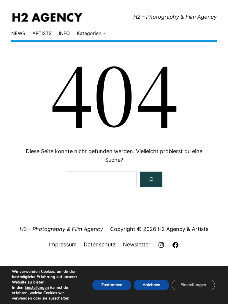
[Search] (151, 179)
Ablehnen (151, 285)
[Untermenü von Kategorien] (103, 33)
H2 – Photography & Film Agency (175, 17)
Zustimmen (111, 285)
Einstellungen (37, 287)
